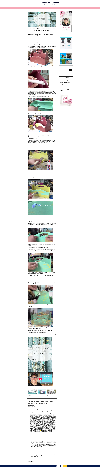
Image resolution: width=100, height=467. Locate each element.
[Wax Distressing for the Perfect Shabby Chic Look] (32, 392)
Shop (42, 7)
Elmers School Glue (44, 148)
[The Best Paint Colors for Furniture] (42, 392)
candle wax (31, 88)
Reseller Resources (61, 7)
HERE (45, 332)
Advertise (67, 7)
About (45, 7)
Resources (49, 7)
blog (35, 7)
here (43, 133)
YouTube (38, 7)
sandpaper (34, 217)
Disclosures (54, 7)
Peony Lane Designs (50, 3)
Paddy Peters (30, 405)
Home (32, 7)
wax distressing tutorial (38, 89)
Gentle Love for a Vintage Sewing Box (65, 82)
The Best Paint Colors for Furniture (42, 394)
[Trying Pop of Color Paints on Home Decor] (51, 392)
